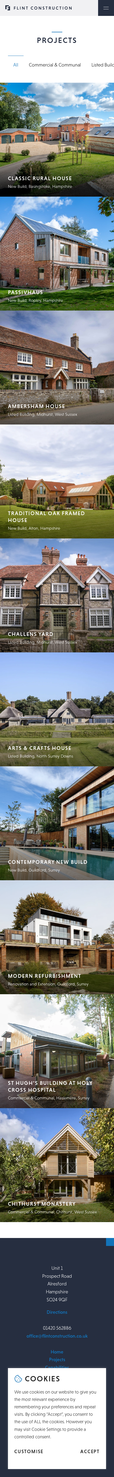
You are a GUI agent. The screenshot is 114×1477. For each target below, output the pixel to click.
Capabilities (57, 1367)
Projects (57, 1359)
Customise (28, 1451)
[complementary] (57, 1418)
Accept (90, 1451)
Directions (57, 1312)
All (15, 65)
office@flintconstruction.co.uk (57, 1335)
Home (57, 1351)
